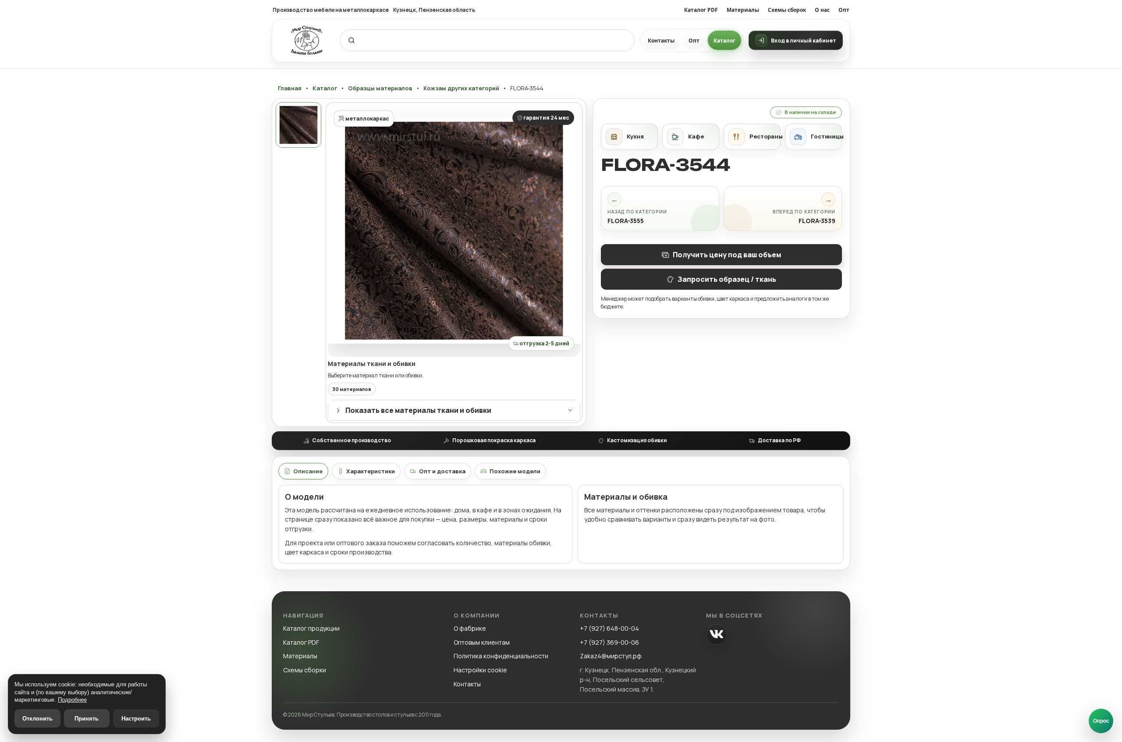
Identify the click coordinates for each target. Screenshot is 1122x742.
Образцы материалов (380, 88)
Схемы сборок (787, 10)
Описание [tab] (308, 471)
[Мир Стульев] (306, 40)
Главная (290, 88)
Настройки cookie (480, 670)
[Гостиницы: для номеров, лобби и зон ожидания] (813, 137)
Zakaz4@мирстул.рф (611, 656)
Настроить (136, 718)
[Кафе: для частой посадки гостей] (690, 137)
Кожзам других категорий (461, 88)
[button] (454, 230)
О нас (822, 10)
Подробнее (72, 699)
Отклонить (37, 718)
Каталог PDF (701, 10)
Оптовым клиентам (482, 642)
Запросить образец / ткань (727, 279)
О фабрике (470, 628)
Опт (843, 10)
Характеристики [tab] (370, 471)
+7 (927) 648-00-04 (609, 628)
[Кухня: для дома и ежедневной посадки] (629, 137)
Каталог (724, 40)
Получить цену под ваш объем (727, 254)
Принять (87, 718)
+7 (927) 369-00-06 (609, 642)
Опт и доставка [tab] (442, 471)
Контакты (661, 40)
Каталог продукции (311, 628)
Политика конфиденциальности (501, 656)
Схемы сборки (304, 670)
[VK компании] (716, 634)
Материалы (743, 10)
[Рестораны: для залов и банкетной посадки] (752, 137)
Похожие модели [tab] (515, 471)
